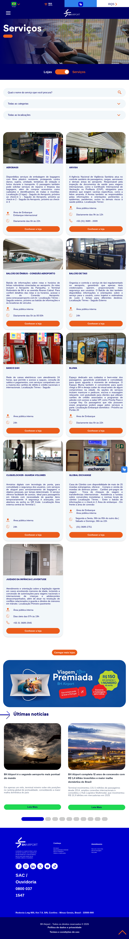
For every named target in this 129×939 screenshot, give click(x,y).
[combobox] (16, 4)
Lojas (48, 72)
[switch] (62, 71)
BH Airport (56, 848)
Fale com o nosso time (97, 849)
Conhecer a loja (33, 229)
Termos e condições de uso (64, 932)
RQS (111, 4)
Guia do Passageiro (96, 850)
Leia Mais (32, 807)
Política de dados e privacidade (64, 927)
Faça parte (94, 852)
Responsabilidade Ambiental (60, 850)
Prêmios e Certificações (59, 853)
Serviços (78, 72)
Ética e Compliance (58, 851)
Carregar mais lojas (64, 652)
